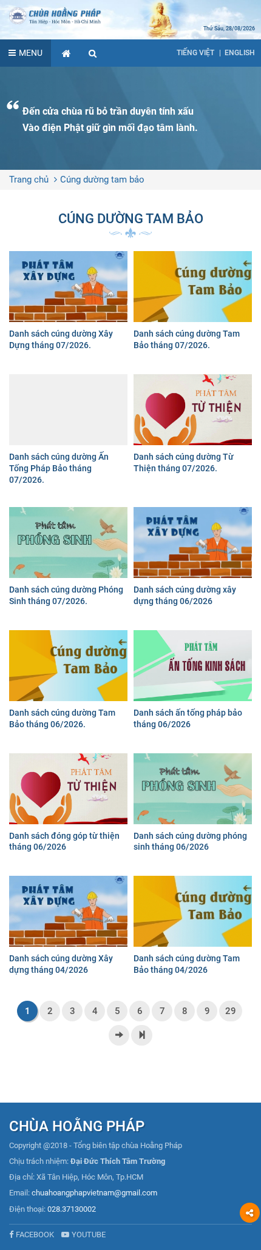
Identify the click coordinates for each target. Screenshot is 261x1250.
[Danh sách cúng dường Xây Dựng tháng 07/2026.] (68, 303)
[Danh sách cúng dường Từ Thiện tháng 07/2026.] (193, 426)
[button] (93, 53)
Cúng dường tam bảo (102, 179)
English (240, 53)
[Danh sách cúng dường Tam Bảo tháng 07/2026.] (193, 303)
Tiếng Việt (195, 53)
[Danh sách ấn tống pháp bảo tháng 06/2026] (193, 682)
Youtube (89, 1234)
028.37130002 (71, 1209)
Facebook (35, 1234)
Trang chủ (29, 179)
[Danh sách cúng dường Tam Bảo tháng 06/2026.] (68, 682)
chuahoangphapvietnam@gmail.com (94, 1192)
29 (230, 1011)
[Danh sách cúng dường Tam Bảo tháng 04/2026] (193, 928)
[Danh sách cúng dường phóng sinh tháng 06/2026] (193, 805)
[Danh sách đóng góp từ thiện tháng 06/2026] (68, 805)
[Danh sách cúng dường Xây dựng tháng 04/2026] (68, 928)
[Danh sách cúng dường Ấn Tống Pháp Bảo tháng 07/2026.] (68, 431)
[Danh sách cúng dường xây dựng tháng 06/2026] (193, 559)
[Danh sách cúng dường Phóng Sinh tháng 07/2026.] (68, 559)
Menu (30, 53)
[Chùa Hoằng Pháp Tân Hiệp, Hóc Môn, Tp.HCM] (130, 15)
